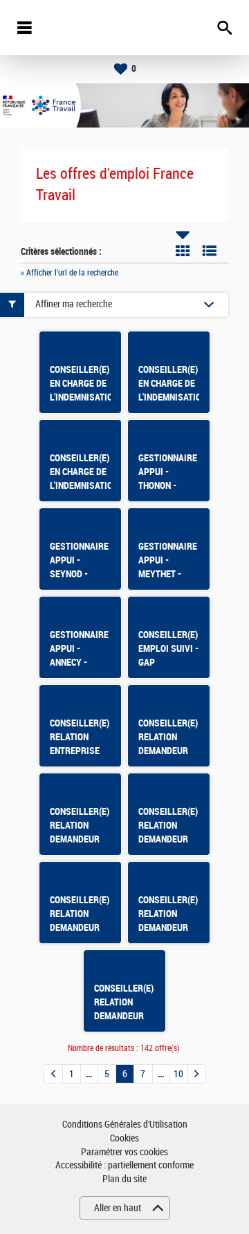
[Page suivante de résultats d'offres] (196, 1074)
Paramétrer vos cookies (124, 1152)
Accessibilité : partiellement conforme (124, 1165)
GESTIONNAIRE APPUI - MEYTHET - (167, 560)
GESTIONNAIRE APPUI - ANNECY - (79, 648)
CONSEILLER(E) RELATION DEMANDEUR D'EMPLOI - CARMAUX (168, 927)
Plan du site (124, 1179)
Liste (209, 250)
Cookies (124, 1138)
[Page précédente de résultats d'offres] (53, 1074)
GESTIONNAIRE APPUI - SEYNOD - (79, 560)
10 (178, 1074)
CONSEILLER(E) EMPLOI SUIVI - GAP (168, 648)
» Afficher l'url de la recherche (69, 273)
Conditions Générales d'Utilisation (124, 1124)
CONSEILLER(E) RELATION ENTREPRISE (79, 736)
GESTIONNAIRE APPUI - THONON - (167, 471)
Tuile (182, 250)
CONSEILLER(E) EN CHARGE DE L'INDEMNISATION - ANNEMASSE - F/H (172, 397)
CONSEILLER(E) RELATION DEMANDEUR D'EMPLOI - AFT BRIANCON (168, 839)
